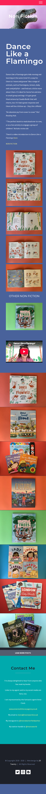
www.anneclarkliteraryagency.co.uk (23, 709)
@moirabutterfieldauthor (29, 721)
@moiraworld (31, 726)
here (15, 138)
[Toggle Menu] (40, 2)
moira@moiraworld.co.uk (27, 715)
